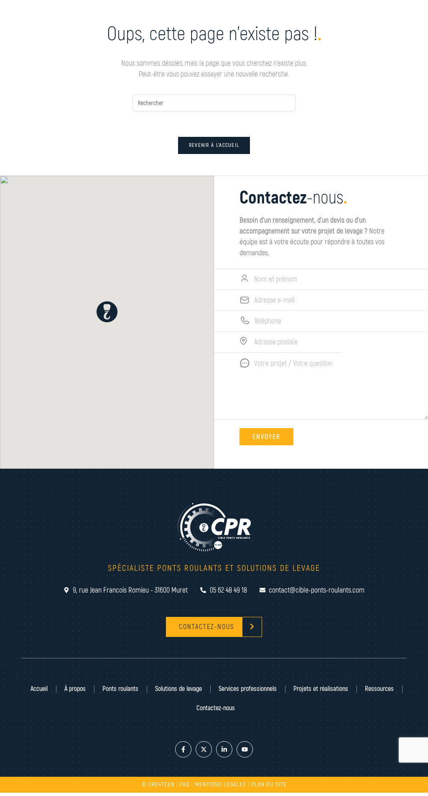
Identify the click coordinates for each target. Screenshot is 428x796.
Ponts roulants (120, 689)
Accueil (39, 689)
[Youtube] (245, 749)
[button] (107, 311)
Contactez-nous (215, 708)
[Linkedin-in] (224, 749)
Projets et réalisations (320, 689)
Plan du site (269, 784)
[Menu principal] (403, 29)
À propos (75, 689)
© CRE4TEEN (158, 784)
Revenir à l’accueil (214, 145)
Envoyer (266, 437)
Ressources (379, 689)
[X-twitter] (204, 749)
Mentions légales (220, 784)
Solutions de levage (178, 689)
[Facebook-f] (183, 749)
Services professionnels (248, 689)
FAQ (185, 784)
